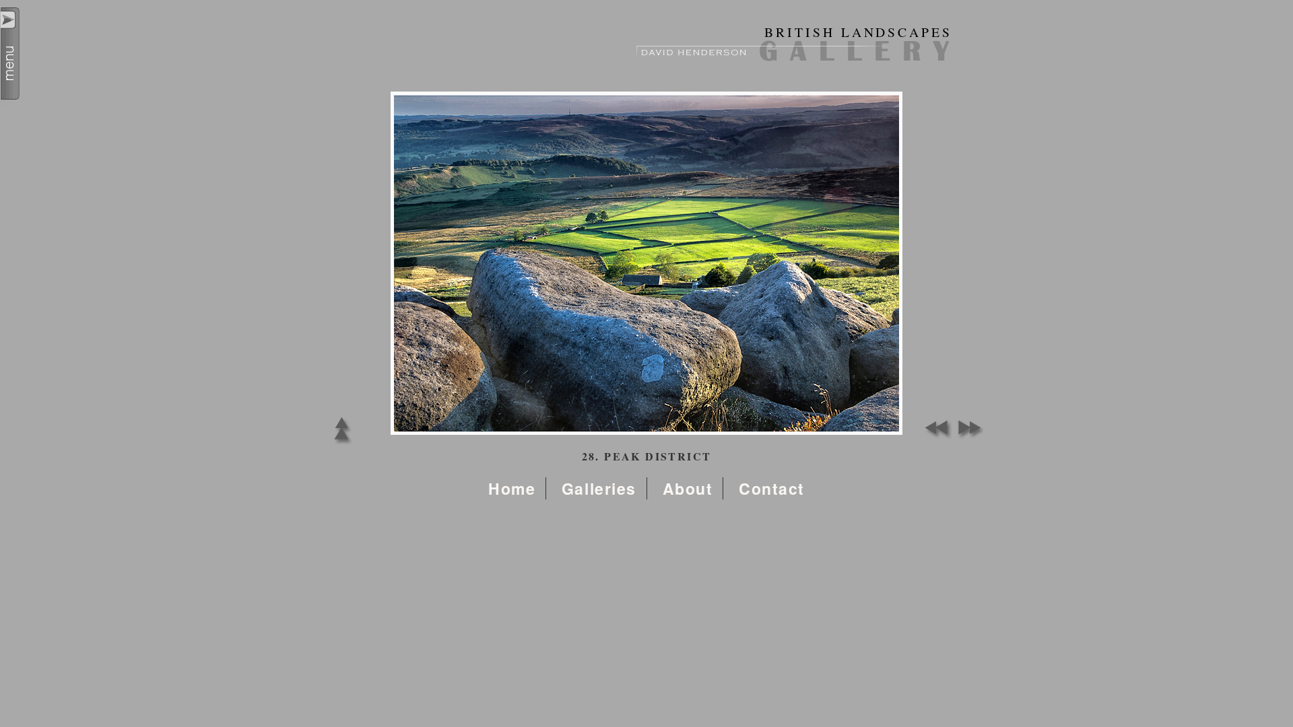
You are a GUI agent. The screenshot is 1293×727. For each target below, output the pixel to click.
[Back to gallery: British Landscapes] (342, 444)
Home (511, 488)
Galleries (599, 488)
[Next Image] (966, 435)
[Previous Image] (936, 435)
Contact (772, 488)
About (688, 488)
